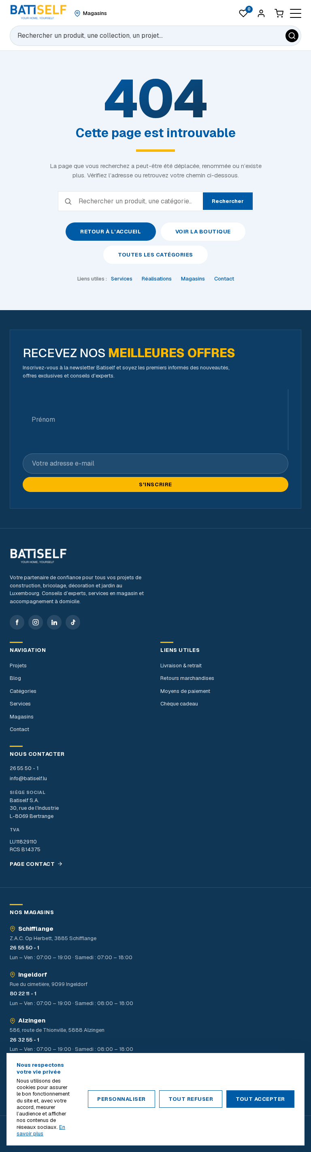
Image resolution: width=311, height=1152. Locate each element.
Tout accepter (260, 1099)
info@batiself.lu (28, 778)
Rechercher (228, 201)
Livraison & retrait (181, 665)
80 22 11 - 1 (23, 993)
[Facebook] (17, 622)
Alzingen (31, 1020)
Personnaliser (121, 1099)
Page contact (32, 864)
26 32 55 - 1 (24, 1039)
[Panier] (279, 13)
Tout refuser (190, 1099)
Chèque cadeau (179, 703)
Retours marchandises (187, 678)
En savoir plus (41, 1130)
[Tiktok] (73, 622)
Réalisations (157, 278)
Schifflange (35, 928)
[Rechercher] (291, 35)
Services (121, 278)
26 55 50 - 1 (24, 768)
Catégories (23, 691)
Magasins (193, 278)
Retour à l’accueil (110, 231)
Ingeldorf (32, 974)
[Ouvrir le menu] (295, 13)
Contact (224, 278)
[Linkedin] (54, 622)
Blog (15, 678)
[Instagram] (35, 622)
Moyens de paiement (185, 691)
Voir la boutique (203, 231)
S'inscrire (155, 484)
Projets (18, 665)
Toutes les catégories (155, 254)
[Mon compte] (261, 13)
